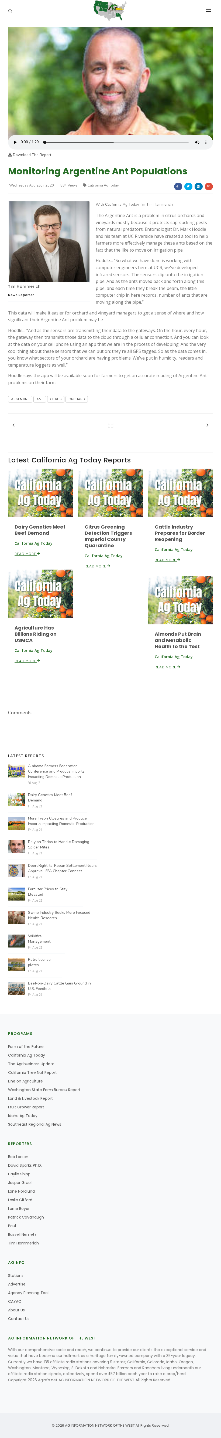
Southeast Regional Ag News (34, 1124)
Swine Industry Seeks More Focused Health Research (59, 915)
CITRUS (55, 399)
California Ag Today (103, 185)
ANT (39, 399)
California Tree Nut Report (32, 1072)
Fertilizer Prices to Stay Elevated (47, 892)
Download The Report (31, 154)
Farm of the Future (26, 1046)
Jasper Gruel (20, 1182)
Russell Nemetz (22, 1234)
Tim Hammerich (24, 286)
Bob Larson (18, 1156)
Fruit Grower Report (26, 1107)
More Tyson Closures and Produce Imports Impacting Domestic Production (61, 821)
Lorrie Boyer (19, 1208)
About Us (16, 1310)
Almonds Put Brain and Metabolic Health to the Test (178, 640)
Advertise (17, 1284)
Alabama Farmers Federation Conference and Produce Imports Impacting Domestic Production (56, 771)
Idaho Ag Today (22, 1115)
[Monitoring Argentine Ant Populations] (110, 80)
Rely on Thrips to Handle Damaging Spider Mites (58, 844)
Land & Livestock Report (30, 1098)
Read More (26, 554)
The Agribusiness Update (31, 1064)
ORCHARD (76, 399)
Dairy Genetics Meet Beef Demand (40, 529)
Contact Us (18, 1318)
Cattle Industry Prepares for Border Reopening (180, 533)
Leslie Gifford (20, 1200)
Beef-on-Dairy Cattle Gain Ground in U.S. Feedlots (59, 986)
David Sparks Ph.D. (25, 1165)
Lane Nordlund (21, 1191)
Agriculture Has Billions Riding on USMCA (36, 634)
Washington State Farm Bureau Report (44, 1089)
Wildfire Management (39, 938)
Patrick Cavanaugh (26, 1217)
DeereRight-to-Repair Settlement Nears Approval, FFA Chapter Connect (62, 868)
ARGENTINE (20, 399)
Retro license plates (39, 962)
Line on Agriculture (25, 1081)
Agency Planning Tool (28, 1292)
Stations (15, 1275)
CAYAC (14, 1301)
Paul (12, 1226)
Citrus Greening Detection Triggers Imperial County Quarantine (108, 536)
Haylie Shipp (19, 1174)
